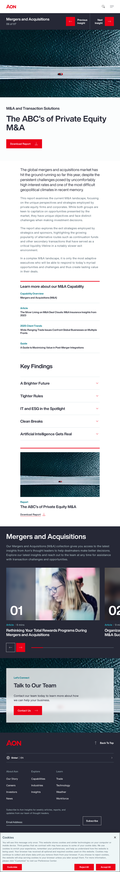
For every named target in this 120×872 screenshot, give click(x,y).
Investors (11, 792)
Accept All (105, 867)
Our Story (12, 779)
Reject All (84, 867)
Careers (10, 785)
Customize (12, 867)
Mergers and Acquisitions (27, 19)
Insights (36, 792)
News (9, 798)
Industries (37, 785)
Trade (59, 779)
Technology (63, 785)
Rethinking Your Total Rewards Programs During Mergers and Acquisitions (46, 632)
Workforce (62, 798)
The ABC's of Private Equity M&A (48, 506)
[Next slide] (20, 647)
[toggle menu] (112, 6)
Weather (61, 792)
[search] (103, 6)
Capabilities (38, 779)
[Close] (115, 837)
